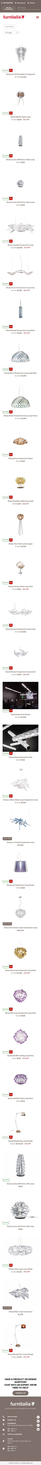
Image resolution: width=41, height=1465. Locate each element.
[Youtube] (38, 1429)
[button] (37, 17)
